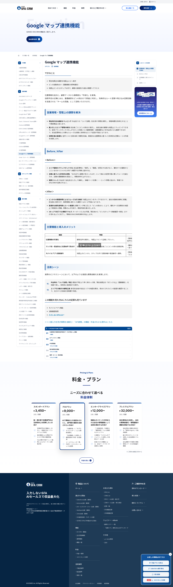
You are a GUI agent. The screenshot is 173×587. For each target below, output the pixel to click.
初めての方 (52, 8)
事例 (82, 8)
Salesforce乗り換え (157, 569)
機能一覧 (26, 55)
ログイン (153, 1)
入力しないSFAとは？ (56, 315)
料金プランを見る (157, 563)
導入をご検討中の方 (97, 8)
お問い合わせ (143, 1)
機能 (65, 8)
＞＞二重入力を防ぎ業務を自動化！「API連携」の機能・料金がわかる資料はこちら (78, 322)
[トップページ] (19, 55)
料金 (74, 8)
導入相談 (157, 574)
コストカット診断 (156, 580)
